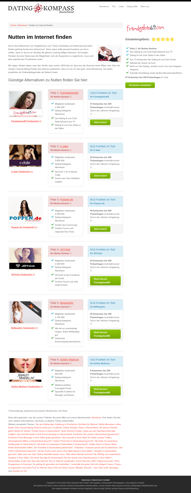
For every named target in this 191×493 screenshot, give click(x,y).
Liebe (121, 6)
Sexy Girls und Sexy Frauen (61, 467)
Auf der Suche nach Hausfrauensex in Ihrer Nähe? (88, 457)
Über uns (145, 6)
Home (13, 25)
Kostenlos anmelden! (140, 85)
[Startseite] (41, 12)
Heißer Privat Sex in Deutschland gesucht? (73, 441)
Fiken (116, 461)
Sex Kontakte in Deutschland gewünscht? (53, 447)
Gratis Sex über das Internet (34, 461)
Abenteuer (104, 6)
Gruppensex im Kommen (20, 464)
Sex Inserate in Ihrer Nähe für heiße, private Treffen (86, 437)
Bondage (114, 467)
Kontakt (106, 480)
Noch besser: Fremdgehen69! (102, 281)
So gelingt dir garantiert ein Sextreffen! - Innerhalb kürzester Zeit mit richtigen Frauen (73, 464)
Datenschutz (97, 480)
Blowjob (79, 467)
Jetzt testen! (100, 122)
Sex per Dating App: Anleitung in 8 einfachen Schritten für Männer (66, 424)
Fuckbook (57, 427)
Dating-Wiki (132, 6)
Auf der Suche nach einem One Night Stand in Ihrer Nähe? (65, 451)
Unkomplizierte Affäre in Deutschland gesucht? (30, 441)
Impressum (86, 480)
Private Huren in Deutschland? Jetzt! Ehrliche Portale (57, 431)
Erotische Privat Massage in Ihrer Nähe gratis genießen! (34, 437)
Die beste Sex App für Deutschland (46, 457)
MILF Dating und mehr (102, 461)
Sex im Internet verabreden (62, 461)
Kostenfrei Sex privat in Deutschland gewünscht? (96, 434)
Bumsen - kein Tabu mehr (96, 467)
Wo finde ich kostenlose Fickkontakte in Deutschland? (62, 444)
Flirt (114, 6)
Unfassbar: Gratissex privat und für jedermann (96, 447)
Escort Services (83, 461)
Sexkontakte (14, 461)
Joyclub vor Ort (19, 471)
